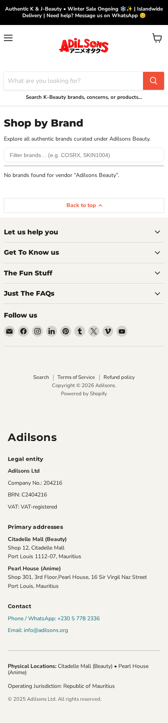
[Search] (153, 81)
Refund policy (119, 377)
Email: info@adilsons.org (38, 630)
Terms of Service (76, 377)
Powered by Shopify (84, 393)
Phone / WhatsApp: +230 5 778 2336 (54, 618)
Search (41, 377)
